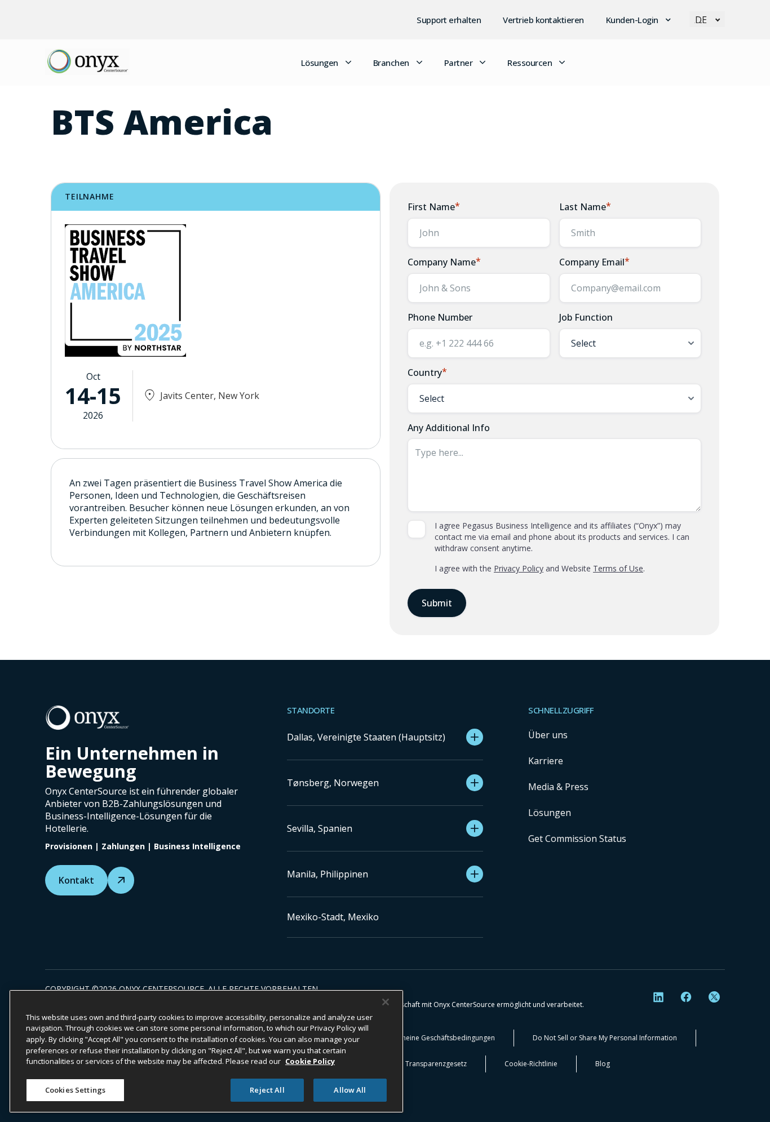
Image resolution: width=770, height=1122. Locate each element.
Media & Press (558, 786)
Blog (602, 1063)
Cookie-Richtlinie (531, 1063)
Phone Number (440, 317)
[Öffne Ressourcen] (562, 62)
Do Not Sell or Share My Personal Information (605, 1038)
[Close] (385, 1002)
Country (427, 372)
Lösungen (549, 812)
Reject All (267, 1089)
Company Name (444, 262)
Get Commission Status (577, 838)
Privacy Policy (518, 568)
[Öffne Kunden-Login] (668, 20)
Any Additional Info (449, 428)
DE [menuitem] (701, 20)
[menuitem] (707, 19)
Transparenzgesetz (436, 1063)
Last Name (585, 207)
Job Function (586, 317)
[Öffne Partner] (482, 62)
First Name (434, 207)
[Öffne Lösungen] (348, 62)
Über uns (548, 735)
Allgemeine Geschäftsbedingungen (439, 1038)
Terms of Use (618, 568)
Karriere (545, 761)
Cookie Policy (310, 1061)
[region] (206, 1051)
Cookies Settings (75, 1089)
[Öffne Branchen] (419, 62)
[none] (707, 19)
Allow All (350, 1089)
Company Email (594, 262)
